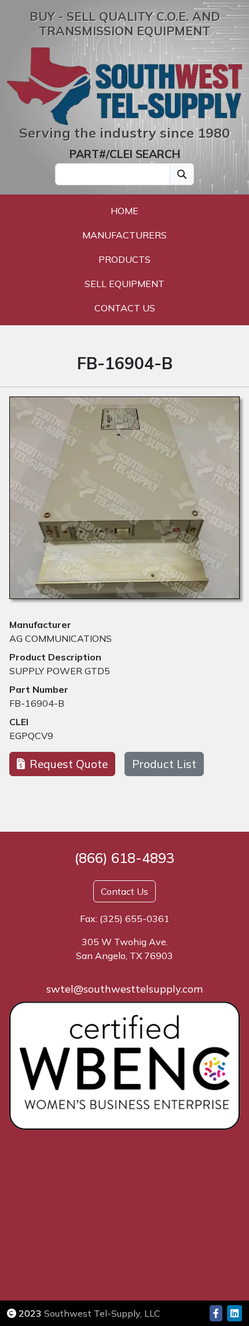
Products (124, 259)
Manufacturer (40, 624)
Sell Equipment (124, 283)
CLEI (18, 722)
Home (124, 210)
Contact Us (124, 308)
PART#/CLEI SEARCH (124, 154)
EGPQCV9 (31, 735)
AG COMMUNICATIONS (60, 638)
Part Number (38, 689)
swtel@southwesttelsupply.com (124, 989)
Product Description (55, 657)
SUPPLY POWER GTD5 (59, 671)
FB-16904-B (36, 703)
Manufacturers (124, 235)
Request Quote (69, 764)
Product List (164, 764)
